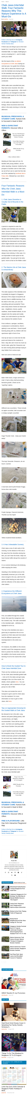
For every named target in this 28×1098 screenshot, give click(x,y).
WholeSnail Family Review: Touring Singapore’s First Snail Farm (18, 888)
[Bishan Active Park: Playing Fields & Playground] (5, 913)
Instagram (19, 40)
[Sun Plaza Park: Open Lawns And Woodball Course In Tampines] (5, 956)
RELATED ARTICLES (7, 882)
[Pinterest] (10, 842)
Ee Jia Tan (5, 19)
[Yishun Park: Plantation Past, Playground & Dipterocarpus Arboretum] (5, 905)
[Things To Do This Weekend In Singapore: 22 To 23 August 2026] (7, 778)
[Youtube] (15, 875)
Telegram (13, 42)
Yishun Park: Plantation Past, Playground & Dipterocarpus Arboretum (18, 905)
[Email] (17, 842)
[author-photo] (14, 858)
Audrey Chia (4, 1029)
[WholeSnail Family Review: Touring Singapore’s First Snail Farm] (5, 888)
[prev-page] (3, 962)
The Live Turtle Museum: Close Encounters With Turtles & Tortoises (18, 135)
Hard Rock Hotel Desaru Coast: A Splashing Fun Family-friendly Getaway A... (13, 1025)
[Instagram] (9, 873)
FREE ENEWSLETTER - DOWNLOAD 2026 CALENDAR (12, 1062)
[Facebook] (3, 842)
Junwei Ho (4, 1092)
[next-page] (5, 962)
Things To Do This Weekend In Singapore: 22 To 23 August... (18, 778)
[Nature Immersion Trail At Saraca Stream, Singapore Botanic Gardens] (5, 948)
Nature (7, 1)
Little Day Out (5, 995)
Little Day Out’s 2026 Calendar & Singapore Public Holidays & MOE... (13, 1089)
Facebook (5, 42)
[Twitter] (6, 842)
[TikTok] (22, 873)
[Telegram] (24, 842)
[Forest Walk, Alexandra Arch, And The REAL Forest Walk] (7, 143)
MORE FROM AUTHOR (19, 882)
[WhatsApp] (13, 842)
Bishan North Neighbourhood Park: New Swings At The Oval (18, 920)
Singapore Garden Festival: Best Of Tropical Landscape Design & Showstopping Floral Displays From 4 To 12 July (18, 929)
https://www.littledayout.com (14, 862)
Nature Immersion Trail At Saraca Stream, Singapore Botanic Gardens (18, 948)
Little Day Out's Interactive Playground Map (14, 823)
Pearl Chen (4, 1057)
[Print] (21, 842)
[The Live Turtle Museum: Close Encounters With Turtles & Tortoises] (7, 135)
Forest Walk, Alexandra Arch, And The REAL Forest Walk (18, 143)
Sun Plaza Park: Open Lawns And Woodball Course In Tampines (16, 956)
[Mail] (12, 873)
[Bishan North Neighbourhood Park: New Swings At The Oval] (5, 920)
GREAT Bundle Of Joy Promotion (13, 993)
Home (3, 1)
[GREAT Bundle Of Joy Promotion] (7, 150)
